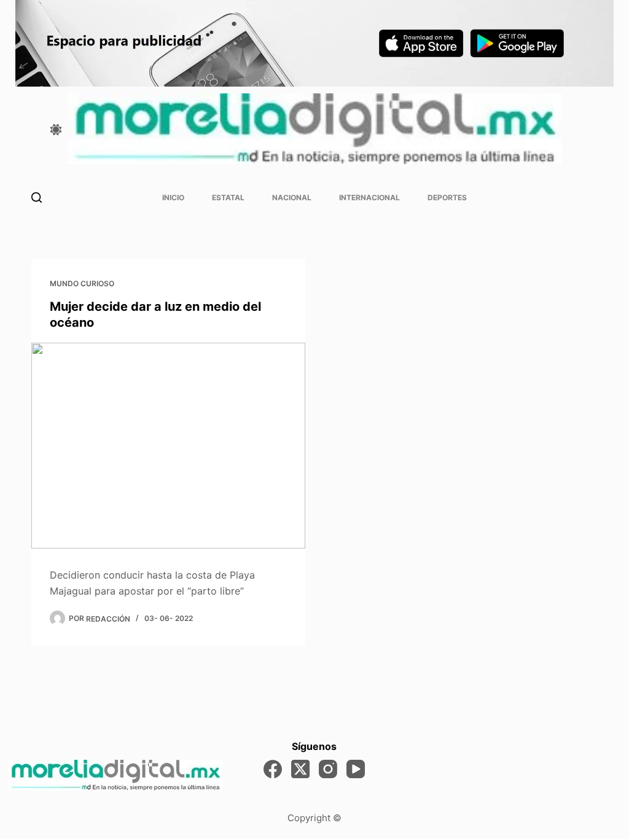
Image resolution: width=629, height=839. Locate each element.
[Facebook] (273, 769)
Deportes (447, 197)
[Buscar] (36, 197)
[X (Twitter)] (300, 769)
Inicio (173, 197)
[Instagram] (328, 769)
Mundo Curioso (82, 283)
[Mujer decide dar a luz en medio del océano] (168, 445)
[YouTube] (355, 769)
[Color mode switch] (56, 129)
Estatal (228, 197)
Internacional (369, 197)
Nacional (291, 197)
